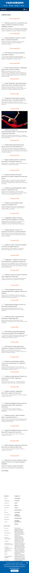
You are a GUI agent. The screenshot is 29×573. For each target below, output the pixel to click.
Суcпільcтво (7, 514)
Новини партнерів (17, 515)
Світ (5, 510)
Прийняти (14, 570)
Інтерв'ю (16, 500)
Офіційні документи (17, 521)
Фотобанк (11, 5)
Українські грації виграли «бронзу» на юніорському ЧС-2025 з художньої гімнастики (14, 378)
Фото (16, 503)
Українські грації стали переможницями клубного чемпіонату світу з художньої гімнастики (14, 131)
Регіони (6, 512)
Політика (6, 503)
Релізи (16, 524)
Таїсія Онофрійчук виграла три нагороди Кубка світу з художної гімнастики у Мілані (14, 291)
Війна (5, 498)
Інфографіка (17, 510)
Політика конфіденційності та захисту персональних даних (8, 549)
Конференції (18, 518)
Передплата (7, 532)
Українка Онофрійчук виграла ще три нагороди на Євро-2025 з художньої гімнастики (13, 405)
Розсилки (6, 560)
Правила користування (7, 538)
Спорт (5, 521)
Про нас (6, 528)
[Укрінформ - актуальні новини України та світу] (14, 3)
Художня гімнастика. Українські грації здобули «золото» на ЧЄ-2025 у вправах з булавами (13, 462)
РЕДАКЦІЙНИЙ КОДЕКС (8, 557)
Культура (6, 517)
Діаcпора (6, 519)
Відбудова (6, 500)
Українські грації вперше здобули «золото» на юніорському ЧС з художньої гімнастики (13, 363)
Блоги (16, 507)
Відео (16, 505)
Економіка (6, 505)
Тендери (6, 541)
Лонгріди (17, 512)
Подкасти (17, 496)
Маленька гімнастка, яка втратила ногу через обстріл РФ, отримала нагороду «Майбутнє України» (14, 24)
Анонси (22, 5)
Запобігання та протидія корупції (8, 544)
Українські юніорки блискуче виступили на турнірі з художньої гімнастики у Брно (14, 176)
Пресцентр (16, 5)
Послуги (6, 5)
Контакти (6, 530)
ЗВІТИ (5, 554)
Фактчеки (6, 507)
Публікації (17, 498)
